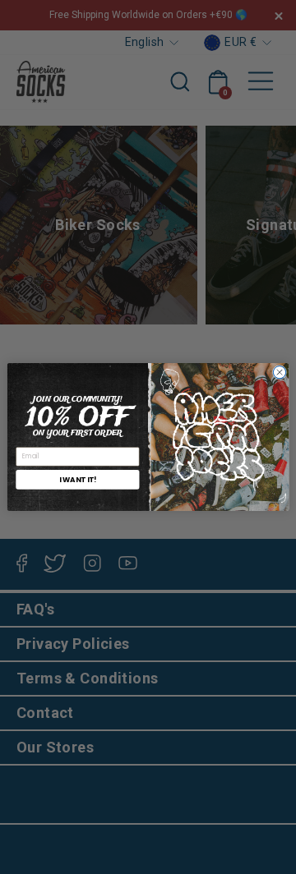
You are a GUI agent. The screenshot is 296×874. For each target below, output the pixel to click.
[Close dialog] (279, 372)
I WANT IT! (78, 479)
